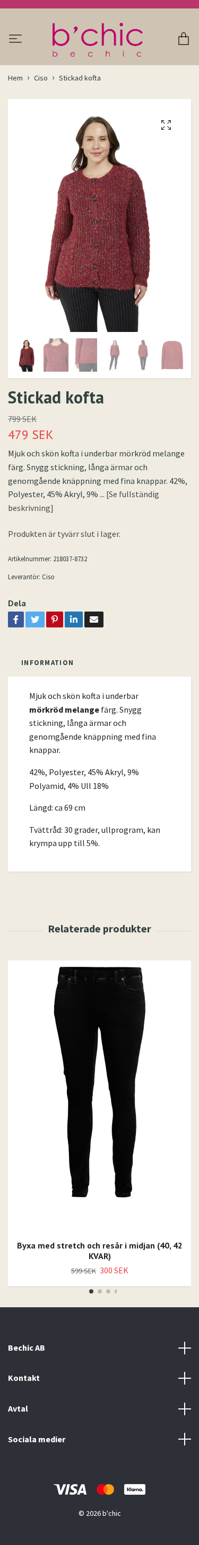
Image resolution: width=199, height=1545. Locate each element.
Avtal (18, 1408)
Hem (15, 78)
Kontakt (24, 1377)
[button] (91, 1291)
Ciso (41, 78)
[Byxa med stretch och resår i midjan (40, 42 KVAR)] (99, 1096)
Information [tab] (47, 662)
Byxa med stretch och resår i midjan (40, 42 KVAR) (100, 1251)
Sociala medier (36, 1439)
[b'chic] (97, 40)
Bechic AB (26, 1347)
